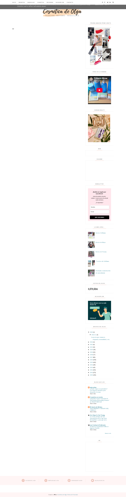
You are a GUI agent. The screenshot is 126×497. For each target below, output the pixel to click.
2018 (91, 355)
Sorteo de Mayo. (101, 242)
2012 (91, 370)
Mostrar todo (108, 433)
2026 (91, 332)
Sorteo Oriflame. (101, 233)
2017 (91, 357)
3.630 (53, 480)
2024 (91, 342)
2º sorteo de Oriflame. (102, 261)
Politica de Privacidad (72, 494)
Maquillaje (31, 2)
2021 (91, 347)
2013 (91, 367)
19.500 (76, 480)
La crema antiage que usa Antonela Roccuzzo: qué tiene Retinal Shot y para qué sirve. (98, 418)
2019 (91, 352)
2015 (91, 362)
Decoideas (50, 2)
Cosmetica (40, 2)
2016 (91, 360)
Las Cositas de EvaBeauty (98, 425)
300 (99, 480)
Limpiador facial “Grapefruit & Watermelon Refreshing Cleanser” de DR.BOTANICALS (99, 400)
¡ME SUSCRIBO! (99, 217)
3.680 (30, 480)
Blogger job (60, 2)
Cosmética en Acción (96, 397)
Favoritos (22, 2)
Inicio (14, 2)
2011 (91, 372)
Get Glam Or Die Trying (97, 415)
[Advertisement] (46, 38)
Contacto (70, 2)
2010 (91, 375)
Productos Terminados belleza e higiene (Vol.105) (99, 427)
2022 (91, 344)
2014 (91, 365)
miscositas (93, 387)
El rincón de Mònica (96, 407)
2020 (91, 349)
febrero (94, 335)
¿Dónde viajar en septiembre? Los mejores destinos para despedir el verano (98, 390)
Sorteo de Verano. (101, 252)
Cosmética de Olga (62, 494)
